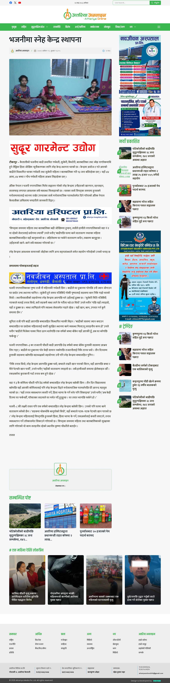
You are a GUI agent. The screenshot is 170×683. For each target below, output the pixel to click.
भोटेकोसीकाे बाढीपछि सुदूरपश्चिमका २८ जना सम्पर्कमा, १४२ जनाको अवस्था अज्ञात (144, 154)
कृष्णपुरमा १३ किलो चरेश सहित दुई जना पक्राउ (145, 219)
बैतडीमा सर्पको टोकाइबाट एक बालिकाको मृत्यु (146, 367)
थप (131, 27)
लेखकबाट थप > (60, 486)
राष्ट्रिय (23, 27)
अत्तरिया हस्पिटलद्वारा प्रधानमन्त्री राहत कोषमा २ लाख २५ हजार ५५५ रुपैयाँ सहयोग (146, 173)
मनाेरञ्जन (94, 27)
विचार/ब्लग (120, 27)
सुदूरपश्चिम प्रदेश (37, 27)
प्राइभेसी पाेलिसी (145, 648)
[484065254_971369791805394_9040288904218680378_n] (140, 65)
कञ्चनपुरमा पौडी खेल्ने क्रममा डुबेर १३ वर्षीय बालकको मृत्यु (147, 385)
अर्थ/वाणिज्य (80, 27)
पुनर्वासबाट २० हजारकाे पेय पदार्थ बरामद (95, 533)
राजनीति (56, 27)
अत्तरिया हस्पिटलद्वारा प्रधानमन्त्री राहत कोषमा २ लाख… (58, 535)
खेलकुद (107, 27)
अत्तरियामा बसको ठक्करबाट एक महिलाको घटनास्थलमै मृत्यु (104, 598)
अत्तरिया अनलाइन (22, 51)
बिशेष (67, 27)
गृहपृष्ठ (14, 27)
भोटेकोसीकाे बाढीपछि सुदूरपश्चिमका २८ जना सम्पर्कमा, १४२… (21, 535)
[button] (159, 27)
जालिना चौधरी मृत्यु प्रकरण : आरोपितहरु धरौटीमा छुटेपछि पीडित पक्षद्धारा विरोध (25, 596)
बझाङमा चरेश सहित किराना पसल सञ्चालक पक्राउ (144, 206)
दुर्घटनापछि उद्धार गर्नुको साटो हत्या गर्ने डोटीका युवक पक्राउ (141, 598)
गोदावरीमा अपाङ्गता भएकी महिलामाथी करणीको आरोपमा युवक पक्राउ (64, 596)
